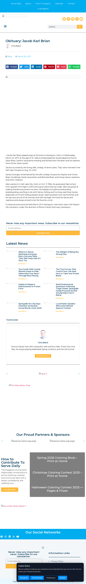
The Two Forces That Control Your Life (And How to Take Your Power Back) (67, 272)
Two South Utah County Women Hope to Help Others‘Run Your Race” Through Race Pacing (29, 272)
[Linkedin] (72, 19)
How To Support (43, 4)
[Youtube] (81, 19)
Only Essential (37, 578)
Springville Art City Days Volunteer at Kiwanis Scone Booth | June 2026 (30, 306)
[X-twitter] (77, 19)
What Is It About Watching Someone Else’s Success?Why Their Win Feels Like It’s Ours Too (29, 256)
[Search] (80, 27)
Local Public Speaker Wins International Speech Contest (65, 306)
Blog (10, 56)
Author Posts (43, 356)
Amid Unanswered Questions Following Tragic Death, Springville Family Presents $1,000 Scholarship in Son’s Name (67, 289)
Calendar (59, 4)
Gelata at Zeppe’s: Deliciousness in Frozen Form (29, 286)
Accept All (24, 578)
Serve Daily (16, 4)
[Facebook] (64, 19)
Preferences (51, 578)
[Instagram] (68, 19)
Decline (62, 578)
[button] (5, 26)
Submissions (43, 9)
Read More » (22, 263)
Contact (71, 4)
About (28, 4)
